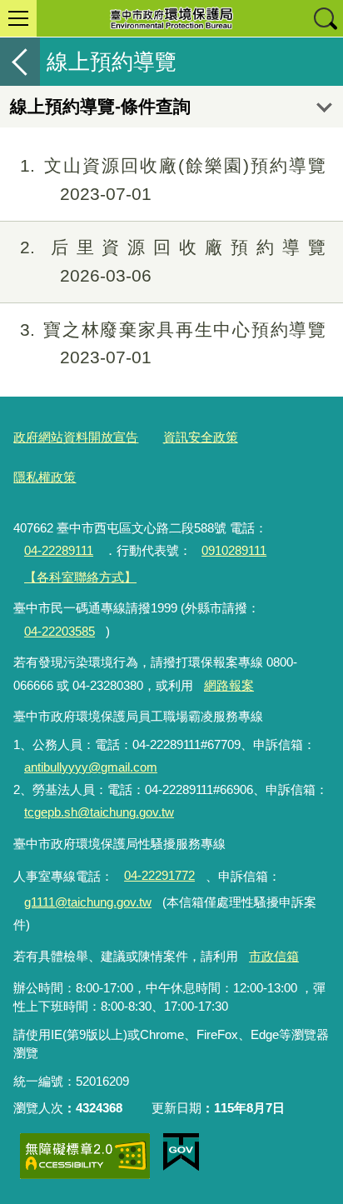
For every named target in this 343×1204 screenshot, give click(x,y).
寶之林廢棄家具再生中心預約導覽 (173, 343)
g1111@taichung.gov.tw (88, 902)
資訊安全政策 (200, 437)
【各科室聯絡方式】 (80, 577)
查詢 (324, 18)
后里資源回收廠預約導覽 (173, 261)
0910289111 (233, 550)
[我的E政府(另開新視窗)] (181, 1152)
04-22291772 (159, 875)
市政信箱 (274, 956)
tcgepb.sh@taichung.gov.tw (99, 812)
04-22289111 (58, 550)
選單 (18, 18)
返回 (20, 61)
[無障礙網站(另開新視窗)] (85, 1156)
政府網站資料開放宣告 (75, 437)
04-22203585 (59, 631)
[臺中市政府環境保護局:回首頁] (171, 18)
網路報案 (229, 685)
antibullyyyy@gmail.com (90, 767)
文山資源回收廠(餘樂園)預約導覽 (173, 179)
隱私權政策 (44, 477)
